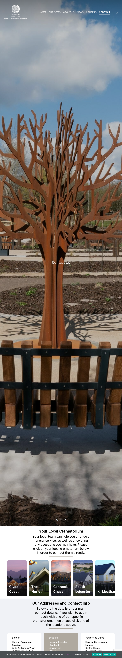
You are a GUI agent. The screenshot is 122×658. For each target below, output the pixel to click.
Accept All (97, 654)
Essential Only (109, 654)
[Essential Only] (119, 654)
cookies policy (69, 654)
